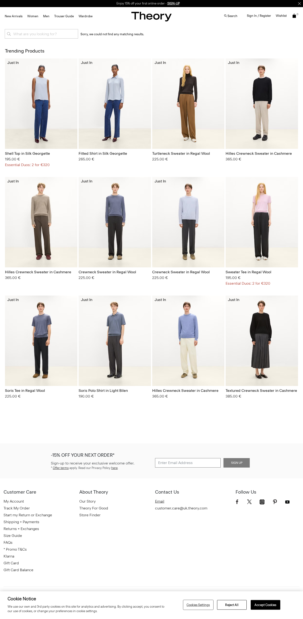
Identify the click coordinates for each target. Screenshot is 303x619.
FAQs (8, 542)
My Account (14, 501)
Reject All (231, 604)
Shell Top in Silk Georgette (27, 153)
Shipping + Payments (21, 522)
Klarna (9, 556)
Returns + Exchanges (21, 528)
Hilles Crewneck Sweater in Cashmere (259, 153)
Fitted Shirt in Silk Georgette (103, 153)
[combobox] (41, 34)
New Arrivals (13, 16)
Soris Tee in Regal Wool (25, 390)
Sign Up (236, 462)
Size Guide (13, 535)
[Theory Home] (151, 16)
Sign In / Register (259, 16)
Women (32, 16)
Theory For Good (93, 508)
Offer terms (61, 468)
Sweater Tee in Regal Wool (248, 272)
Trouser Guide (64, 16)
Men (46, 16)
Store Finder (90, 515)
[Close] (299, 3)
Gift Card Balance (18, 570)
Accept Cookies (265, 604)
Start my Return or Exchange (28, 515)
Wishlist (281, 16)
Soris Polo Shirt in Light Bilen (103, 390)
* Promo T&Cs (15, 549)
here (114, 468)
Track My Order (17, 508)
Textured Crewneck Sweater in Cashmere (261, 390)
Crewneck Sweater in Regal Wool (107, 272)
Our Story (87, 501)
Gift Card (11, 563)
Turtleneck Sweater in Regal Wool (181, 153)
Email (159, 501)
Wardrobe (86, 16)
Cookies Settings (198, 604)
